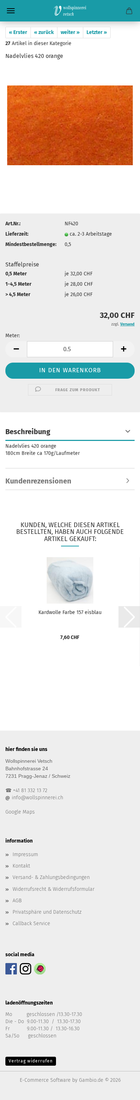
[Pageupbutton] (120, 1089)
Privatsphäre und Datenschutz (47, 912)
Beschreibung (27, 431)
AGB (17, 901)
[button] (16, 349)
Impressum (25, 854)
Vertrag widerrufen (31, 1061)
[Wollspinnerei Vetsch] (70, 10)
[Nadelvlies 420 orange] (70, 120)
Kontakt (21, 866)
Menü (11, 10)
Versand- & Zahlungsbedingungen (51, 877)
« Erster (18, 32)
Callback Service (31, 923)
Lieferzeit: (16, 234)
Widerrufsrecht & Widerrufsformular (53, 889)
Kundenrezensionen (38, 481)
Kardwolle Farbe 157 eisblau (70, 612)
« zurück (44, 32)
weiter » (70, 32)
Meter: (12, 336)
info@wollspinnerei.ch (37, 798)
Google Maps (20, 812)
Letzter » (97, 32)
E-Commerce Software (45, 1080)
